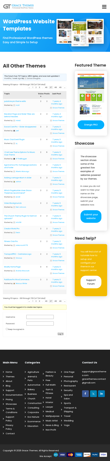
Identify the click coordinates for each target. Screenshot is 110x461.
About (9, 381)
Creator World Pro (11, 228)
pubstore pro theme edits (15, 101)
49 (60, 87)
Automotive (34, 384)
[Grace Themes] (18, 7)
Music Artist (52, 420)
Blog (8, 385)
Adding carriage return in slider (17, 177)
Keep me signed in (16, 329)
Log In (60, 334)
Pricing (9, 399)
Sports (67, 403)
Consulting (33, 407)
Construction (35, 403)
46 (46, 87)
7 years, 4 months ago (56, 102)
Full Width (51, 384)
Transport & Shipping (70, 409)
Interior (49, 402)
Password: (10, 323)
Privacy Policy (9, 427)
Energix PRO (91, 124)
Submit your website (91, 216)
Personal (68, 376)
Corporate (33, 412)
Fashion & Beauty (51, 373)
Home (9, 371)
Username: (10, 317)
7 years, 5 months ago (56, 127)
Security (68, 390)
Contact (10, 433)
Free (48, 380)
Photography (71, 381)
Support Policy (10, 418)
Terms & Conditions (11, 410)
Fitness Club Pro (11, 241)
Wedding (68, 420)
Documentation (14, 394)
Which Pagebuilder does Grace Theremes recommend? (17, 191)
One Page (69, 371)
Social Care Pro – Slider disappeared (20, 126)
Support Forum (91, 281)
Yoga (66, 425)
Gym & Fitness (49, 391)
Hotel (48, 397)
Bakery (31, 389)
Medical (50, 411)
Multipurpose (52, 416)
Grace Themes (30, 450)
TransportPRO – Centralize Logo (17, 254)
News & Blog (52, 425)
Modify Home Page (12, 267)
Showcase (11, 403)
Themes (10, 376)
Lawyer (49, 406)
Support (10, 390)
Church (31, 398)
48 (55, 87)
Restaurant (70, 385)
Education (33, 426)
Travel (67, 416)
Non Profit (51, 429)
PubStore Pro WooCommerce (16, 279)
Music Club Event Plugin (14, 139)
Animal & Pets (32, 378)
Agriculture (33, 371)
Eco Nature (33, 416)
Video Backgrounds (13, 203)
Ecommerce (34, 421)
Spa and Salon (68, 396)
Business (32, 393)
